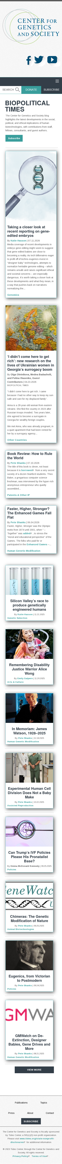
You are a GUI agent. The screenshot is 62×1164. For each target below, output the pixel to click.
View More (34, 1069)
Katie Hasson (18, 240)
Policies (11, 869)
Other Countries (17, 440)
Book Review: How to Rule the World (29, 455)
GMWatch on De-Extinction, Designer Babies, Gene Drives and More (29, 1042)
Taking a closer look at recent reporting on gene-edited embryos (28, 231)
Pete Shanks (18, 463)
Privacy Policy (20, 1156)
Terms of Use (39, 1156)
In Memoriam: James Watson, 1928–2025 (29, 731)
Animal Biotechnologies (20, 929)
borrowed (27, 470)
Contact (50, 1113)
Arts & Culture (15, 682)
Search (8, 89)
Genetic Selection (17, 618)
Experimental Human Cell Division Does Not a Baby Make (29, 793)
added (26, 533)
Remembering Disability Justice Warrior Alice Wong (29, 669)
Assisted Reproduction (20, 805)
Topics (43, 1102)
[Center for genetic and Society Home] (31, 26)
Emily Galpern (25, 678)
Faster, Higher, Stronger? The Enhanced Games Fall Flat (29, 513)
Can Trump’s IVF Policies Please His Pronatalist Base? (29, 857)
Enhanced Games (37, 544)
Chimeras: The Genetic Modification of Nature (29, 918)
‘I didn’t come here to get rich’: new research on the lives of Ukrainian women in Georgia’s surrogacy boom (30, 363)
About (30, 1113)
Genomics (13, 295)
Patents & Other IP (18, 495)
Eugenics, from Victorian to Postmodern (29, 978)
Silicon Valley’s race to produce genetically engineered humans (29, 605)
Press (11, 1113)
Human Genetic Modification (23, 551)
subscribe (31, 1121)
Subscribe (52, 89)
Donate (31, 89)
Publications (21, 1102)
